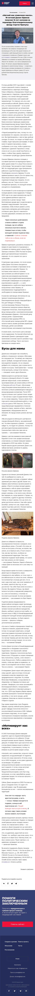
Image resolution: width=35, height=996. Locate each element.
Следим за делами (11, 941)
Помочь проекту (23, 941)
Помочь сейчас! (17, 924)
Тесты (20, 945)
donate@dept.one (20, 976)
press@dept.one (20, 972)
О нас (17, 958)
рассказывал (6, 57)
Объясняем (8, 945)
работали (12, 385)
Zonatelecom (6, 862)
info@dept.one (23, 968)
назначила (14, 173)
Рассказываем (9, 950)
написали (5, 403)
